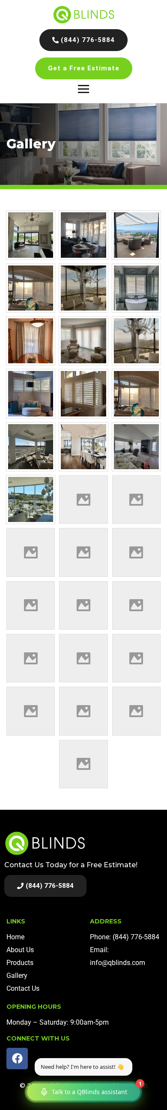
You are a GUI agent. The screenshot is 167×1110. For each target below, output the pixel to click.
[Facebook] (17, 1058)
